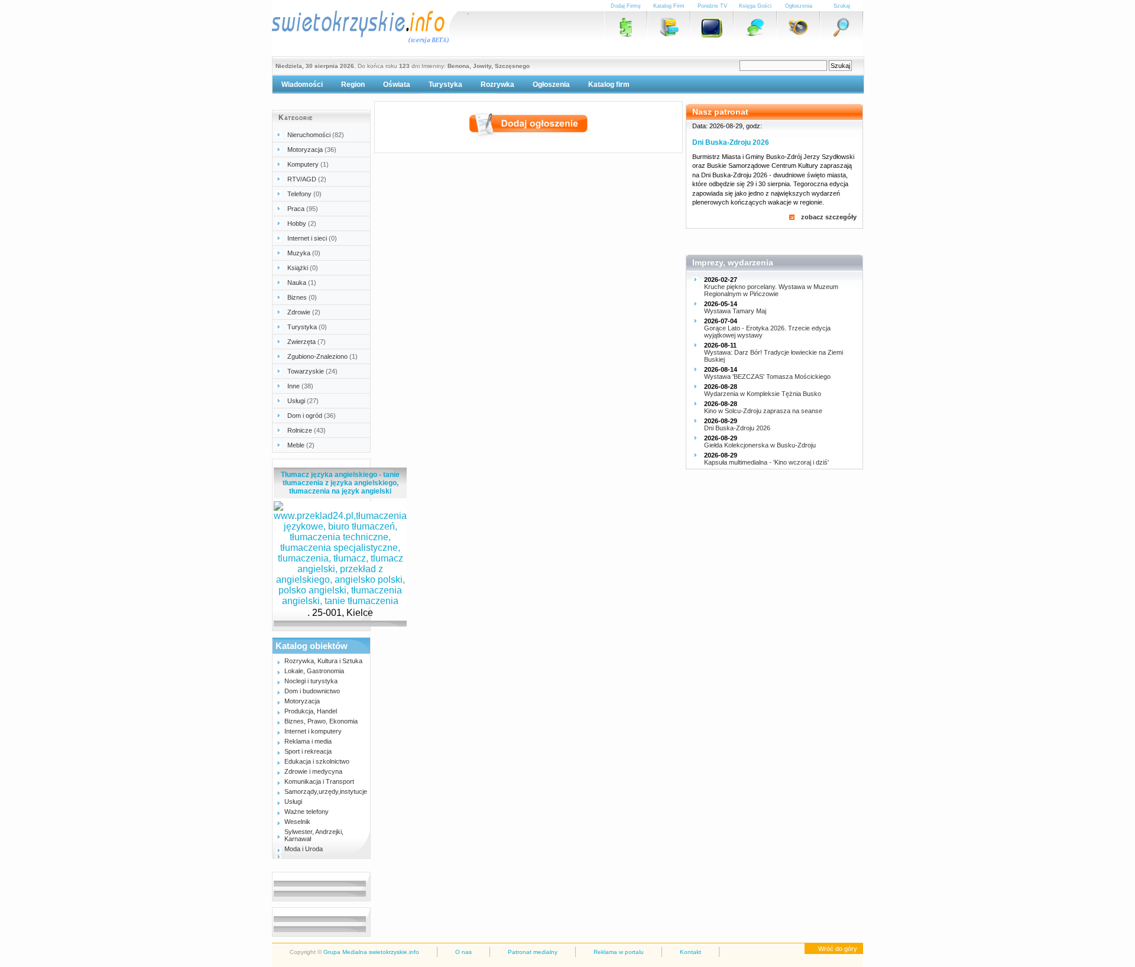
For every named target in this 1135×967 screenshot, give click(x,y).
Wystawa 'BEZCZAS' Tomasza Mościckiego (767, 376)
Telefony (304, 193)
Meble (300, 445)
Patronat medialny (532, 952)
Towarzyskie (312, 371)
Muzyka (303, 253)
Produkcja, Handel (310, 711)
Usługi (303, 400)
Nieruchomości (315, 134)
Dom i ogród (311, 415)
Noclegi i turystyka (311, 680)
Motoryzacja (311, 149)
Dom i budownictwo (312, 691)
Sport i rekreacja (308, 751)
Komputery (308, 164)
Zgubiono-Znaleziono (322, 356)
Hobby (301, 223)
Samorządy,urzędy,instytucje (325, 791)
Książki (302, 267)
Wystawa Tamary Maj (735, 310)
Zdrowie (303, 312)
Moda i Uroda (303, 848)
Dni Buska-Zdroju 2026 (730, 142)
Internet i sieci (312, 238)
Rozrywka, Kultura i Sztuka (323, 660)
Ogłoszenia (551, 84)
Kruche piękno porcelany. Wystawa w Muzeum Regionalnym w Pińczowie (771, 290)
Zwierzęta (306, 341)
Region (353, 84)
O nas (463, 952)
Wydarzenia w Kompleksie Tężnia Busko (762, 393)
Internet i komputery (313, 731)
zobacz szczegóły (829, 216)
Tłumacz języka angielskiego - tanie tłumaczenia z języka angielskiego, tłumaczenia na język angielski (340, 482)
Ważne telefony (306, 811)
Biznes (302, 297)
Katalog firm (609, 84)
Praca (302, 208)
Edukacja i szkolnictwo (316, 761)
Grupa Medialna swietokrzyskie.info (371, 952)
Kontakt (690, 952)
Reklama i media (308, 741)
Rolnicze (306, 430)
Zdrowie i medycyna (313, 771)
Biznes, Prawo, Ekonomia (321, 721)
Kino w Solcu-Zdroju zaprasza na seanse (763, 410)
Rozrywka (497, 84)
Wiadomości (302, 84)
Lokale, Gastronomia (314, 670)
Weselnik (297, 821)
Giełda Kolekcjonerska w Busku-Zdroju (760, 445)
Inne (300, 386)
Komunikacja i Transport (319, 781)
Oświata (396, 84)
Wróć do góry (837, 948)
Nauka (301, 282)
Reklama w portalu (619, 952)
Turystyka (445, 84)
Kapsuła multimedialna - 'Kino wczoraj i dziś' (766, 462)
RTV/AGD (306, 179)
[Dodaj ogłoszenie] (528, 136)
